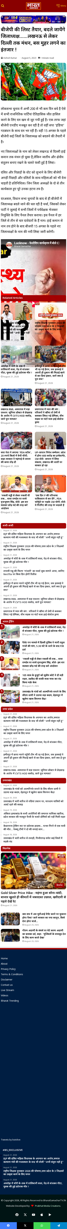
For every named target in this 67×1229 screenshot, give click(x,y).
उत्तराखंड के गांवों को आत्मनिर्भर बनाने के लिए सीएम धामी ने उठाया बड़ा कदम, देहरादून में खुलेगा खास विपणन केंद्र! (44, 695)
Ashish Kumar (10, 58)
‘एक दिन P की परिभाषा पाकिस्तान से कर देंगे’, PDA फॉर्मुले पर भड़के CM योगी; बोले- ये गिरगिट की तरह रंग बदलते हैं (50, 500)
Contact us (7, 985)
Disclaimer (6, 979)
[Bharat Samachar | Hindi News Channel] (33, 6)
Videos (4, 995)
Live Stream (7, 990)
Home (4, 958)
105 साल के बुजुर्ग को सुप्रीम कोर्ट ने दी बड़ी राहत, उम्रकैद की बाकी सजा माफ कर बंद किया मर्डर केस (42, 679)
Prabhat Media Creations (47, 1206)
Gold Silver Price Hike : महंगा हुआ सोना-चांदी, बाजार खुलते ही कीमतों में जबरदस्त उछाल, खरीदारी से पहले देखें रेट (33, 897)
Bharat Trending (10, 1001)
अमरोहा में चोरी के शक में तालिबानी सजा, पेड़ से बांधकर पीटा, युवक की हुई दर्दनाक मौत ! (16, 369)
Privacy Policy (8, 969)
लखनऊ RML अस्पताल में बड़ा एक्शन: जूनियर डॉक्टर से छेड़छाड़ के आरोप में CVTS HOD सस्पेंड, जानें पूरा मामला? (16, 414)
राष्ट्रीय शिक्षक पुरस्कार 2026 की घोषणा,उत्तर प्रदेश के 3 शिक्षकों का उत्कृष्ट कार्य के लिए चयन (50, 326)
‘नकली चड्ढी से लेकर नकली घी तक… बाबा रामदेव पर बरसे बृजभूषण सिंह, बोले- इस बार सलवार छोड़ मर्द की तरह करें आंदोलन (15, 502)
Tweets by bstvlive (10, 1139)
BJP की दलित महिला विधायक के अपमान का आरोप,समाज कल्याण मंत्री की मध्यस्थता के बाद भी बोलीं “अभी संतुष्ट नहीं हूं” (15, 330)
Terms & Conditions (12, 974)
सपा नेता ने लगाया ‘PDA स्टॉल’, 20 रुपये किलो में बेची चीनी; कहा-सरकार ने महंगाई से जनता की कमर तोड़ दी (16, 457)
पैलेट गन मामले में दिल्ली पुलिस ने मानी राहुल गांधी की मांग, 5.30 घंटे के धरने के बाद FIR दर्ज (43, 646)
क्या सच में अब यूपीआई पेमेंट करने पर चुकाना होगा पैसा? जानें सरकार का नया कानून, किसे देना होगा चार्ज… (44, 918)
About (4, 964)
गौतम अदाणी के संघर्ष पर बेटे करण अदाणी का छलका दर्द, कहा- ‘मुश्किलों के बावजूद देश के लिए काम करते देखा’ (44, 934)
